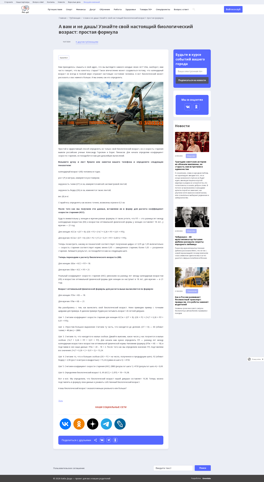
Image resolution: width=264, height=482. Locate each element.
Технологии (192, 291)
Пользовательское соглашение (69, 468)
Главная (62, 18)
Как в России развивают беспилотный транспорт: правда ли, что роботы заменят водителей (192, 301)
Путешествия (55, 9)
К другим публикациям (87, 41)
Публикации (74, 18)
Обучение (105, 9)
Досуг (93, 9)
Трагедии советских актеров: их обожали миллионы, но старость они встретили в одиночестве (191, 165)
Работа (118, 9)
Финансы (81, 9)
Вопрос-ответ (38, 2)
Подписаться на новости (192, 80)
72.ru (60, 400)
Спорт (69, 9)
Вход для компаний (92, 2)
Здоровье (130, 9)
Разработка (196, 478)
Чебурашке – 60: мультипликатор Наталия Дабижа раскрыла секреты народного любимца (189, 241)
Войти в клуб (233, 9)
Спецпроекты (163, 9)
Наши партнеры (22, 2)
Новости (61, 2)
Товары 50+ (146, 9)
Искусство (191, 156)
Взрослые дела (74, 2)
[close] (262, 359)
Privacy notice (256, 359)
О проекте (8, 2)
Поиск (202, 468)
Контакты (51, 2)
